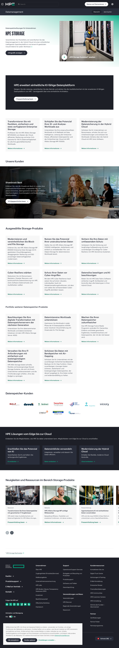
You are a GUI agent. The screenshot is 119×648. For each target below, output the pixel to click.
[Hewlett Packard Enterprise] (10, 4)
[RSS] (29, 604)
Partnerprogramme (96, 625)
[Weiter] (12, 532)
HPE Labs (39, 585)
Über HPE (39, 569)
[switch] (9, 616)
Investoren (39, 595)
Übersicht (96, 12)
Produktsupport (68, 579)
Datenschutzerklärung (62, 635)
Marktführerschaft (42, 599)
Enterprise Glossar (96, 585)
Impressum (39, 607)
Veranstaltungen (68, 598)
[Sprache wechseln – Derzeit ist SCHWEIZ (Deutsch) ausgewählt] (112, 4)
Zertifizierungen (95, 618)
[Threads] (18, 604)
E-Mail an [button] (13, 586)
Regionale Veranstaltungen (72, 606)
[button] (2, 4)
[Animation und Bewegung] (11, 617)
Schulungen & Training (97, 577)
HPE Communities (96, 593)
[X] (10, 604)
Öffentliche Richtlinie (42, 603)
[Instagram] (14, 604)
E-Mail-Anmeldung (96, 581)
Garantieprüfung (68, 587)
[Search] (19, 4)
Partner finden (95, 622)
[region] (59, 192)
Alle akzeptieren (13, 640)
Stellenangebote (41, 577)
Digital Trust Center (96, 573)
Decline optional (29, 640)
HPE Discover (67, 602)
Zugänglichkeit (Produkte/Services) (47, 573)
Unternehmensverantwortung (45, 581)
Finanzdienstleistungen (98, 589)
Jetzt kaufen (108, 12)
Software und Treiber (70, 583)
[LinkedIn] (7, 604)
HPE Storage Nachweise (14, 553)
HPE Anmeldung (95, 601)
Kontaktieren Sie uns (97, 569)
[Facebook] (21, 604)
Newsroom (66, 610)
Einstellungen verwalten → (47, 640)
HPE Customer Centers (97, 597)
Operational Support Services (72, 569)
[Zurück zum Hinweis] (23, 553)
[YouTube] (25, 604)
